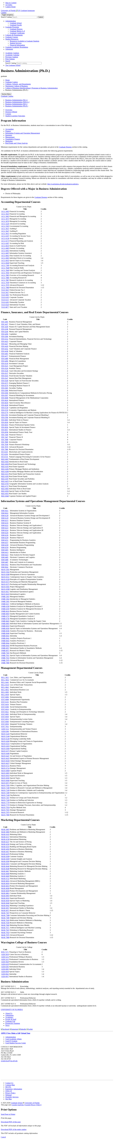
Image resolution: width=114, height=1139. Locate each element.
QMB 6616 (5, 611)
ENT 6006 (5, 697)
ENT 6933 (5, 719)
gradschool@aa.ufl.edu (9, 1061)
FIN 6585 (4, 388)
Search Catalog (6, 17)
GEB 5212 (5, 957)
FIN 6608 (4, 398)
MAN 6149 (5, 739)
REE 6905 (5, 489)
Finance (8, 131)
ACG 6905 (5, 258)
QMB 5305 (5, 601)
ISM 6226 (4, 533)
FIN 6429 (4, 346)
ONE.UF (8, 1091)
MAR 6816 (5, 881)
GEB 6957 (5, 976)
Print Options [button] (10, 59)
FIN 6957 (4, 430)
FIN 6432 (4, 349)
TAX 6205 (5, 302)
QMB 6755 (5, 616)
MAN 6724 (5, 768)
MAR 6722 (5, 879)
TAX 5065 (5, 295)
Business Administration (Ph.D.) (16, 106)
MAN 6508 (5, 574)
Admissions (9, 1015)
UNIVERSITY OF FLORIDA (12, 1009)
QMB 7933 (5, 658)
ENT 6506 (5, 707)
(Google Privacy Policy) (32, 1105)
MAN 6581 (5, 587)
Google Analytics (18, 1105)
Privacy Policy (10, 1093)
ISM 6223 (4, 528)
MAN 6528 (5, 579)
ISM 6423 (4, 555)
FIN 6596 (4, 393)
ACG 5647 (5, 231)
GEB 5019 (5, 954)
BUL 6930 (5, 695)
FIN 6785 (4, 415)
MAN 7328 (5, 800)
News (7, 1025)
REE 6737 (5, 486)
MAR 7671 (5, 928)
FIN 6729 (4, 410)
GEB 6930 (5, 972)
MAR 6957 (5, 908)
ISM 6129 (4, 518)
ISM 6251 (4, 540)
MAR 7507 (5, 913)
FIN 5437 (4, 324)
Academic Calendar (12, 55)
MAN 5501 (5, 570)
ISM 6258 (4, 545)
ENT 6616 (5, 709)
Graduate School (16, 23)
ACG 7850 (5, 273)
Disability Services (11, 1097)
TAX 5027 (5, 292)
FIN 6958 (4, 432)
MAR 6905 (5, 896)
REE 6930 (5, 491)
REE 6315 (5, 474)
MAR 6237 (5, 842)
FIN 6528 (4, 371)
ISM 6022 (4, 513)
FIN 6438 (4, 351)
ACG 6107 (5, 236)
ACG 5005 (5, 211)
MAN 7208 (5, 793)
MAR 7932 (5, 933)
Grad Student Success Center (15, 1043)
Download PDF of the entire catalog (13, 1129)
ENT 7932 (5, 726)
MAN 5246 (5, 736)
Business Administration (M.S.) (16, 104)
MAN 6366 (5, 749)
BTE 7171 (5, 952)
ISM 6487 (4, 562)
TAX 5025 (5, 290)
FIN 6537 (4, 373)
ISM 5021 (4, 511)
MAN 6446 (5, 753)
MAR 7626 (5, 920)
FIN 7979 (4, 447)
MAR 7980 (5, 937)
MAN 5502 (5, 572)
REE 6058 (5, 464)
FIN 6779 (4, 413)
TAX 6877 (5, 307)
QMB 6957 (5, 648)
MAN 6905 (5, 773)
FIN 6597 (4, 395)
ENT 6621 (5, 712)
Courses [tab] (8, 114)
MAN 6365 (5, 746)
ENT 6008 (5, 699)
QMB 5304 (5, 599)
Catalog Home (10, 7)
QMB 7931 (5, 655)
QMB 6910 (5, 626)
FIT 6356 (4, 454)
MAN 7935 (5, 810)
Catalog (3, 12)
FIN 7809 (4, 442)
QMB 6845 (5, 621)
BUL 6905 (5, 692)
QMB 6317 (5, 604)
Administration (10, 1037)
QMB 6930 (5, 628)
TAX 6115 (5, 300)
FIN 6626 (4, 400)
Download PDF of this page (11, 1122)
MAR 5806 (5, 832)
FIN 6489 (4, 359)
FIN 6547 (4, 378)
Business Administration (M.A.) (16, 100)
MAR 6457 (5, 852)
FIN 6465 (4, 354)
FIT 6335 (4, 452)
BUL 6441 (5, 682)
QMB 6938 (5, 631)
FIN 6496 (4, 361)
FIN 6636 (4, 403)
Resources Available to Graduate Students (24, 41)
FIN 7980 (4, 449)
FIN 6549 (4, 381)
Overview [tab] (8, 110)
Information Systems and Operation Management (22, 133)
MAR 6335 (5, 847)
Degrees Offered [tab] (11, 112)
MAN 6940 (5, 780)
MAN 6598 (5, 589)
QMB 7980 (5, 663)
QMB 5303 (5, 597)
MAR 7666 (5, 925)
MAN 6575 (5, 584)
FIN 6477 (4, 356)
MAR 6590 (5, 861)
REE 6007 (5, 459)
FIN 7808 (4, 440)
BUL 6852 (5, 690)
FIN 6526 (4, 368)
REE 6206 (5, 469)
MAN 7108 (5, 788)
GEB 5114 (5, 729)
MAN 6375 (5, 751)
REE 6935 (5, 494)
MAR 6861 (5, 893)
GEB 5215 (5, 959)
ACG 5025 (5, 214)
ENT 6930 (5, 717)
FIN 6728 (4, 408)
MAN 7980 (5, 815)
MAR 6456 (5, 849)
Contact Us (9, 1083)
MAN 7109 (5, 790)
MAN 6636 (5, 761)
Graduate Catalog (11, 82)
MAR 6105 (5, 834)
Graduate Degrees (16, 29)
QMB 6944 (5, 643)
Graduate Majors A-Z (17, 31)
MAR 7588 (5, 915)
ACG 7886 (5, 278)
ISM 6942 (4, 567)
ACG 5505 (5, 226)
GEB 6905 (5, 969)
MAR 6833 (5, 886)
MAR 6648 (5, 869)
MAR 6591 (5, 864)
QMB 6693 (5, 614)
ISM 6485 (4, 557)
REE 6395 (5, 476)
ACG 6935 (5, 260)
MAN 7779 (5, 805)
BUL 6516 (5, 685)
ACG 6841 (5, 256)
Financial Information (17, 45)
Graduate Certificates (17, 33)
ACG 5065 (5, 216)
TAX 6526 (5, 305)
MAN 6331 (5, 744)
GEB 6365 (5, 967)
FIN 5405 (4, 322)
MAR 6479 (5, 854)
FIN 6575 (4, 383)
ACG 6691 (5, 251)
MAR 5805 (5, 829)
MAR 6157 (5, 837)
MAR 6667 (5, 871)
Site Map (8, 1099)
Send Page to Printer (8, 1114)
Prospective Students (12, 1023)
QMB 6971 (5, 650)
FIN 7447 (4, 437)
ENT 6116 (5, 702)
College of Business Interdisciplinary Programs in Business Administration (31, 88)
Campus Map (10, 1085)
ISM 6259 (4, 547)
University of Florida (32, 1103)
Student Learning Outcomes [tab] (15, 116)
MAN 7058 (5, 785)
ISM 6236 (4, 535)
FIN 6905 (4, 420)
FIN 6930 (4, 422)
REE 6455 (5, 481)
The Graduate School (12, 65)
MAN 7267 (5, 798)
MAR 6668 (5, 874)
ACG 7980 (5, 287)
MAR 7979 (5, 935)
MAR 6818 (5, 883)
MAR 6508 (5, 856)
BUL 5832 (5, 680)
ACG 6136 (5, 238)
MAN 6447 (5, 756)
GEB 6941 (5, 974)
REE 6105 (5, 467)
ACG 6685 (5, 248)
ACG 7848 (5, 268)
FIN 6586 (4, 390)
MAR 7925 (5, 930)
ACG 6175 (5, 241)
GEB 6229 (5, 964)
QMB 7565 (5, 653)
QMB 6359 (5, 609)
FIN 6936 (4, 427)
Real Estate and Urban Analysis (16, 143)
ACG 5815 (5, 233)
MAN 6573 (5, 582)
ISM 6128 (4, 516)
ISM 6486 (4, 560)
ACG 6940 (5, 263)
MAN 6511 (5, 577)
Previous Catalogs (11, 57)
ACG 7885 (5, 275)
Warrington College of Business (16, 86)
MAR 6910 (5, 898)
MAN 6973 (5, 783)
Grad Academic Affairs (13, 1039)
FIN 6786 (4, 417)
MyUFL (8, 1087)
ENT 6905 (5, 714)
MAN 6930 (5, 778)
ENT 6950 (5, 724)
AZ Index (8, 5)
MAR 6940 (5, 903)
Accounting (9, 129)
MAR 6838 (5, 888)
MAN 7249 (5, 795)
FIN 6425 (4, 341)
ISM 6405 (4, 550)
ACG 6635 (5, 246)
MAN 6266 (5, 741)
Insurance (8, 135)
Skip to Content (10, 3)
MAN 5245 (5, 734)
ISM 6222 (4, 525)
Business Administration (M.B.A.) (17, 102)
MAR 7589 (5, 918)
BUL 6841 (5, 687)
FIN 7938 (4, 444)
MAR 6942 (5, 906)
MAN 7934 (5, 807)
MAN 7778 (5, 803)
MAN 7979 (5, 812)
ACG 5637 (5, 229)
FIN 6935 (4, 425)
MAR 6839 (5, 891)
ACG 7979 (5, 285)
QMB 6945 (5, 646)
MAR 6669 (5, 876)
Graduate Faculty (16, 25)
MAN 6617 (5, 592)
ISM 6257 (4, 543)
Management (9, 137)
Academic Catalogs (12, 53)
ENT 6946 (5, 722)
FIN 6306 (4, 336)
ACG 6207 (5, 243)
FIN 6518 (4, 363)
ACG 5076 (5, 221)
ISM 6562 (4, 565)
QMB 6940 (5, 633)
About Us (8, 1013)
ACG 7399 (5, 265)
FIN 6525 (4, 366)
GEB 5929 (5, 962)
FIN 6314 (4, 339)
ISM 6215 (4, 520)
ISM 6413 (4, 552)
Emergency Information (13, 1089)
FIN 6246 (4, 332)
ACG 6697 (5, 253)
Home (7, 80)
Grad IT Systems (11, 1041)
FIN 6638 (4, 405)
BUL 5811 (5, 677)
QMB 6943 (5, 641)
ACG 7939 (5, 283)
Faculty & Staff (10, 1019)
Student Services (15, 43)
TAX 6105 (5, 297)
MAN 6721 (5, 766)
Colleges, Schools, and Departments (18, 84)
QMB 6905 (5, 623)
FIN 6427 (4, 344)
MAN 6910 (5, 776)
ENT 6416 (5, 704)
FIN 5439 (4, 327)
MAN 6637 (5, 763)
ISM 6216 (4, 523)
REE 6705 (5, 484)
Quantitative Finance (12, 139)
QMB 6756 (5, 619)
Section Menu (6, 94)
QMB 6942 (5, 638)
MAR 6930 (5, 901)
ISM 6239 (4, 538)
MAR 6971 (5, 910)
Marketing (9, 141)
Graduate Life (10, 1021)
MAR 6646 (5, 866)
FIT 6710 (4, 457)
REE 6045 (5, 462)
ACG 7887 (5, 280)
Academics (9, 1017)
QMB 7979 (5, 660)
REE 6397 (5, 479)
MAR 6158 (5, 839)
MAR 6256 (5, 844)
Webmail (8, 1095)
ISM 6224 (4, 530)
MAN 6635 (5, 758)
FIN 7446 (4, 435)
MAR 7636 (5, 923)
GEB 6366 (5, 731)
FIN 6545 (4, 376)
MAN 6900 (5, 771)
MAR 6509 (5, 859)
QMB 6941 (5, 636)
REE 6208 (5, 471)
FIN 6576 (4, 386)
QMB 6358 (5, 606)
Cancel (3, 1137)
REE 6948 (5, 496)
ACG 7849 (5, 270)
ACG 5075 (5, 219)
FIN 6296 (4, 334)
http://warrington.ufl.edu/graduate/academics (62, 184)
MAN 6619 (5, 594)
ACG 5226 (5, 224)
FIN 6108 (4, 329)
